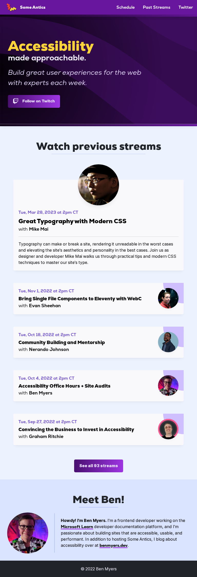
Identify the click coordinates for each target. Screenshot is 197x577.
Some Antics (32, 7)
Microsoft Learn (77, 526)
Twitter (186, 7)
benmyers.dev (113, 545)
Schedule (125, 7)
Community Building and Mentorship (61, 342)
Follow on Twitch (38, 101)
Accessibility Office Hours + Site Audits (64, 386)
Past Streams (156, 7)
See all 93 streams (98, 465)
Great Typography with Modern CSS (72, 221)
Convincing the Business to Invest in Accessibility (76, 429)
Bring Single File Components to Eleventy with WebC (80, 298)
